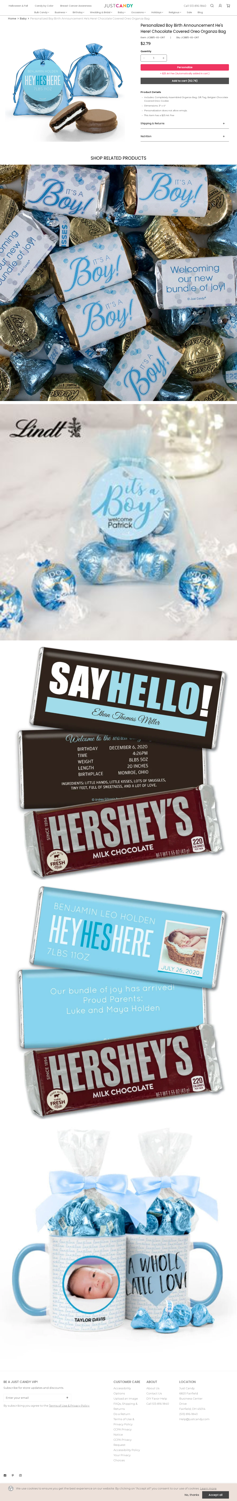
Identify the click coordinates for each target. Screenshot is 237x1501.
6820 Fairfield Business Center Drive (190, 1398)
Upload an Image (126, 1398)
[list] (65, 82)
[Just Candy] (118, 5)
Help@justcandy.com (194, 1419)
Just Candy (187, 1388)
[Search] (212, 5)
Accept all (215, 1495)
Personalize (185, 67)
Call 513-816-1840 (195, 5)
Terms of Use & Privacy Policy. (69, 1405)
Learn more (208, 1488)
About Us (152, 1388)
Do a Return (122, 1414)
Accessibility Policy (127, 1450)
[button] (228, 5)
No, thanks (192, 1495)
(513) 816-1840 (188, 1414)
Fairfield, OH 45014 (192, 1408)
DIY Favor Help (156, 1398)
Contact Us (154, 1393)
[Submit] (67, 1397)
